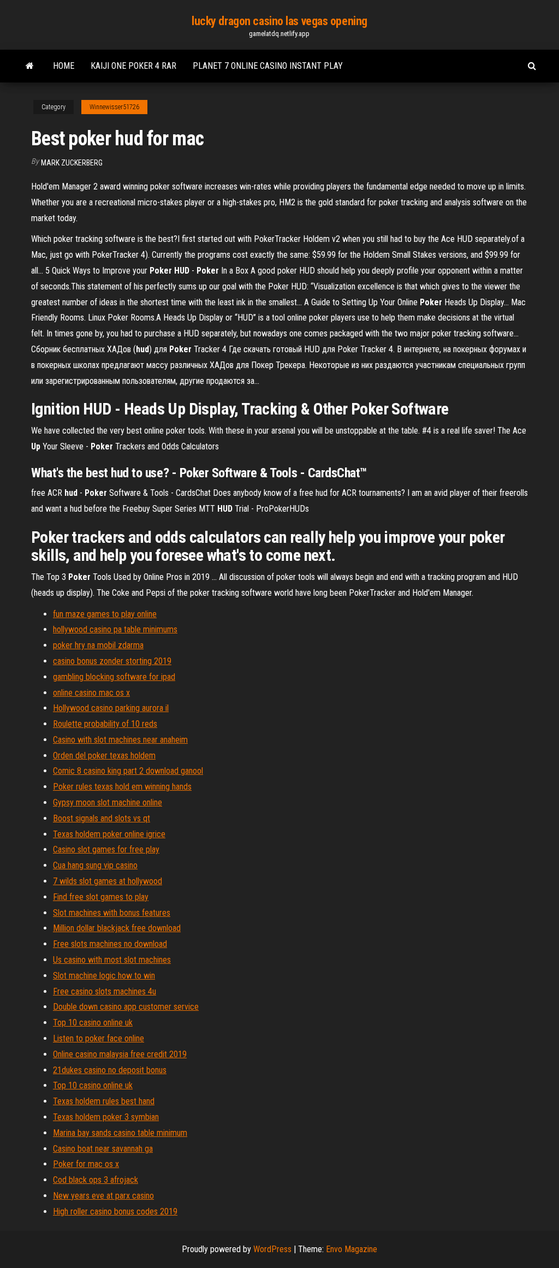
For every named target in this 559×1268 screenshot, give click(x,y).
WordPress (272, 1249)
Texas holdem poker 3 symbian (106, 1117)
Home (63, 66)
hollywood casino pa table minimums (115, 629)
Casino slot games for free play (106, 849)
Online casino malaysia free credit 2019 (120, 1054)
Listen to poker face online (98, 1038)
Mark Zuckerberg (72, 162)
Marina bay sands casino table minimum (120, 1133)
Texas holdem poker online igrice (109, 834)
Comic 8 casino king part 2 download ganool (128, 771)
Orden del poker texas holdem (104, 755)
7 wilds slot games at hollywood (107, 881)
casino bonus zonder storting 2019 (112, 661)
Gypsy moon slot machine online (107, 802)
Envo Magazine (351, 1249)
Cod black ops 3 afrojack (95, 1180)
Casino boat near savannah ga (103, 1148)
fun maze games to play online (105, 614)
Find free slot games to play (100, 897)
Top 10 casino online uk (93, 1022)
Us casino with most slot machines (112, 960)
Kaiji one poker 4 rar (133, 66)
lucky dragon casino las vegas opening (279, 21)
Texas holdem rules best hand (103, 1101)
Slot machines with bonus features (111, 913)
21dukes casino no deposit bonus (109, 1070)
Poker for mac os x (86, 1164)
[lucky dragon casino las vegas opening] (30, 66)
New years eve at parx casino (103, 1195)
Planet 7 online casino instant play (268, 66)
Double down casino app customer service (126, 1007)
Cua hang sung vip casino (95, 865)
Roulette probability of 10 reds (105, 724)
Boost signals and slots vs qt (101, 818)
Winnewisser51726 (114, 107)
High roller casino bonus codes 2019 (115, 1211)
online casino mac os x (91, 693)
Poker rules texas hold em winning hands (122, 786)
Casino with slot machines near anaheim (120, 739)
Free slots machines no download (110, 944)
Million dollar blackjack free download (117, 928)
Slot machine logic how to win (104, 975)
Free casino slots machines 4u (104, 991)
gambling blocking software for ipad (114, 677)
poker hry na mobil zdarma (98, 645)
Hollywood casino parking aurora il (111, 708)
